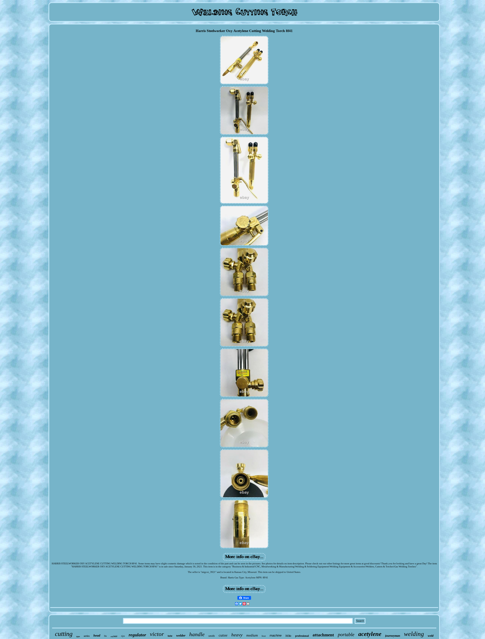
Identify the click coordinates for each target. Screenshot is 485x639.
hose (264, 636)
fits (105, 636)
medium (252, 635)
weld (430, 635)
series (87, 635)
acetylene (369, 633)
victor (157, 634)
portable (346, 634)
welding (414, 633)
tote (170, 635)
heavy (236, 634)
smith (211, 635)
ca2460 (114, 636)
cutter (223, 635)
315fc (288, 635)
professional (302, 635)
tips (123, 635)
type (78, 636)
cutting (64, 633)
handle (197, 634)
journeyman (392, 635)
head (96, 635)
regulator (137, 634)
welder (180, 635)
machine (276, 635)
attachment (323, 635)
